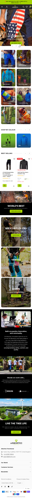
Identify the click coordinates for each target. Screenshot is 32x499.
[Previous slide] (12, 46)
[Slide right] (29, 129)
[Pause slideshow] (19, 46)
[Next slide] (16, 46)
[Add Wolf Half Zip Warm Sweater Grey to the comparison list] (28, 186)
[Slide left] (25, 129)
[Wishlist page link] (27, 7)
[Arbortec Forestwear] (16, 445)
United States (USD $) (7, 483)
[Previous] (4, 391)
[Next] (27, 391)
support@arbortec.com (9, 456)
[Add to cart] (5, 185)
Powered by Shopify (21, 496)
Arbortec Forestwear (13, 496)
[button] (2, 6)
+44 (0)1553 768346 (9, 454)
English (19, 483)
